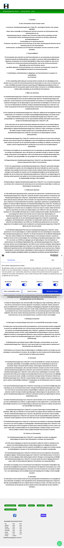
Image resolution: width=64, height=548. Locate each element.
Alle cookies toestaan (52, 291)
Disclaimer (31, 505)
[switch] (24, 284)
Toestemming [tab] (11, 260)
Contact (33, 11)
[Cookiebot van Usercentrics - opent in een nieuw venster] (51, 255)
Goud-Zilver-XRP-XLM (25, 11)
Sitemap (49, 505)
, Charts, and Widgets (33, 547)
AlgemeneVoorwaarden (10, 505)
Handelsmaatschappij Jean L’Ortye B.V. (11, 11)
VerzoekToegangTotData (11, 509)
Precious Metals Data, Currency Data (20, 547)
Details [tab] (32, 260)
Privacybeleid (40, 505)
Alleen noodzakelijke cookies (12, 291)
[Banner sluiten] (61, 255)
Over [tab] (53, 260)
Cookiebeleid (22, 505)
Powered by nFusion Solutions (45, 547)
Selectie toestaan (32, 291)
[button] (59, 543)
